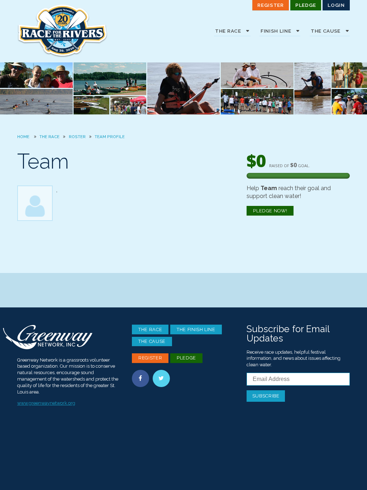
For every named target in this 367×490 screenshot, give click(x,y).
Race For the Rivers (71, 30)
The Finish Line (196, 329)
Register (270, 5)
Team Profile (110, 136)
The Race (49, 136)
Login (336, 5)
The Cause (152, 341)
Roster (77, 136)
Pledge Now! (270, 210)
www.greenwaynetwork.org (46, 403)
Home (23, 136)
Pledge (305, 5)
